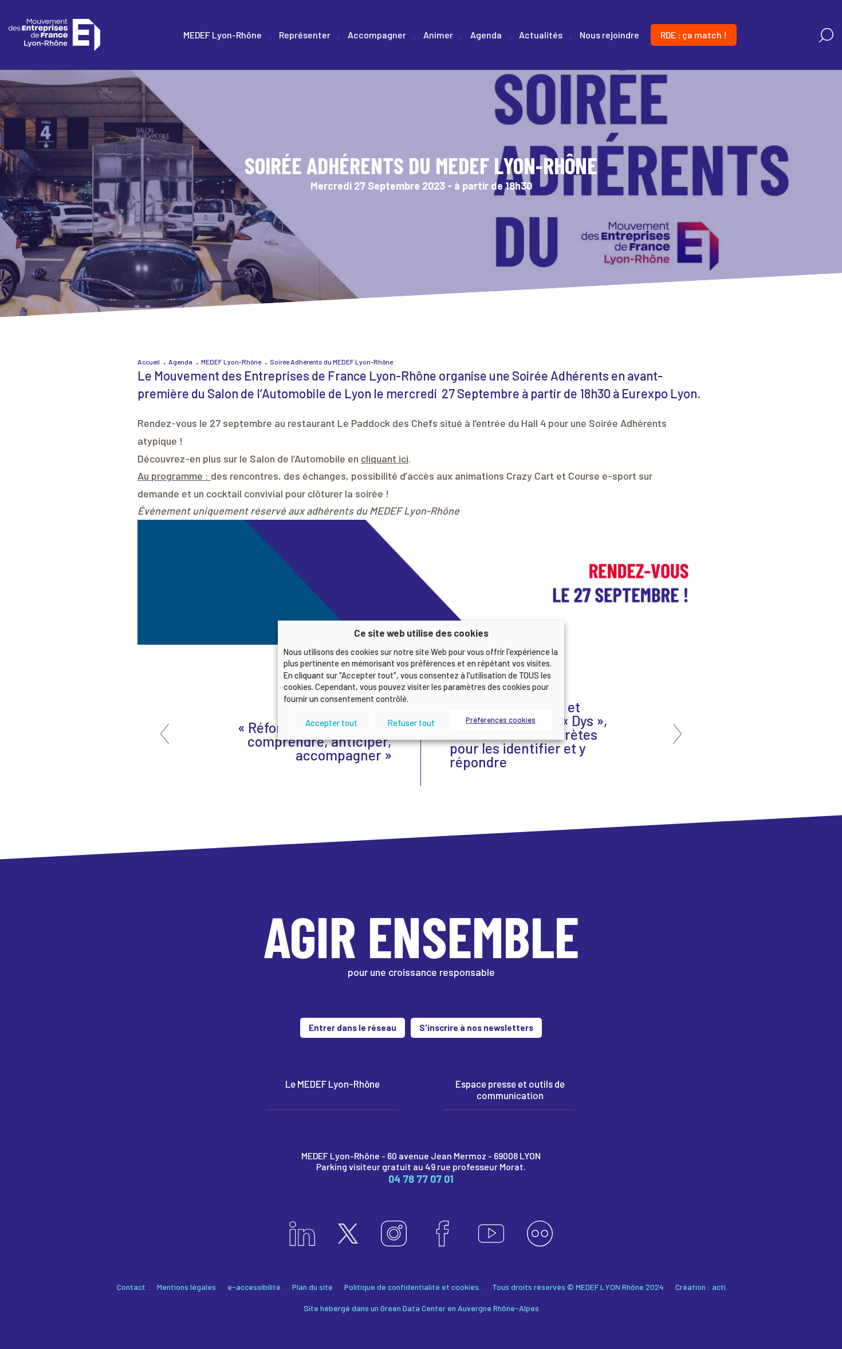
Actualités (540, 34)
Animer (438, 34)
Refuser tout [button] (411, 722)
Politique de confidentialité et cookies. (412, 1287)
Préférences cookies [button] (501, 719)
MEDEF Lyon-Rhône (222, 34)
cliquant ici (384, 458)
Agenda (486, 34)
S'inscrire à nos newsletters (476, 1027)
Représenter (304, 34)
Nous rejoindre (609, 34)
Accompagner (377, 34)
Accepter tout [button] (331, 722)
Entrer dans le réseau (352, 1027)
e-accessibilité (254, 1287)
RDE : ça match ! (693, 34)
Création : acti (700, 1287)
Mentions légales (186, 1287)
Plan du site (312, 1287)
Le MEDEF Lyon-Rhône (332, 1083)
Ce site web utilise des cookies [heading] (421, 632)
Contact (131, 1287)
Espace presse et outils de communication (510, 1089)
